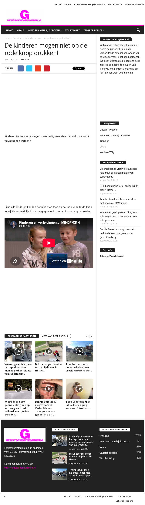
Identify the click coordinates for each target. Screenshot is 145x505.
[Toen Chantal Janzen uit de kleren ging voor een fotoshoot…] (79, 389)
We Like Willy (115, 4)
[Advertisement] (96, 15)
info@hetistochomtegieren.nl (19, 467)
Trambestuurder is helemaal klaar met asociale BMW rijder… (79, 367)
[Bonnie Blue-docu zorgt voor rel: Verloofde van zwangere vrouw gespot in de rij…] (48, 389)
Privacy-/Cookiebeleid (111, 256)
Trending (104, 141)
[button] (138, 30)
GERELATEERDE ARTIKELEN (22, 336)
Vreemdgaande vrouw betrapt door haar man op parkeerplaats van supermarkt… (18, 368)
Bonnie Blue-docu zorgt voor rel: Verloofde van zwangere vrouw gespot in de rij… (45, 408)
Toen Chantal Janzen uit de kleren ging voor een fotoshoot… (78, 405)
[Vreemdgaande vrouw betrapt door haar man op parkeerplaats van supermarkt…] (18, 351)
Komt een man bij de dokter (89, 4)
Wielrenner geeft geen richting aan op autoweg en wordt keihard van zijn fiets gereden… (17, 408)
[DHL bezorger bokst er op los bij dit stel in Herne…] (48, 351)
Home (58, 4)
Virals (67, 4)
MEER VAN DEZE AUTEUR (55, 336)
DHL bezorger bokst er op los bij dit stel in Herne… (48, 367)
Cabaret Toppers (134, 4)
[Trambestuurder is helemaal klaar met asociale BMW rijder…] (79, 351)
